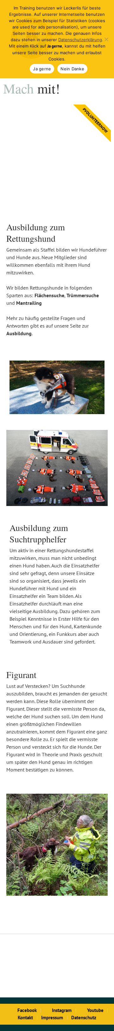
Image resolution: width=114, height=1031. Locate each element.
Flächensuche (49, 295)
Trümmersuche (82, 295)
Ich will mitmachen (57, 194)
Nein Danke (72, 68)
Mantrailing (29, 303)
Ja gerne (42, 68)
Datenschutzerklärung (80, 39)
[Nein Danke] (106, 39)
